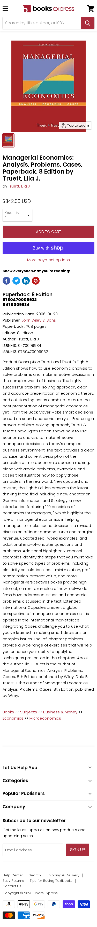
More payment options (48, 260)
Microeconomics (45, 718)
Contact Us (12, 886)
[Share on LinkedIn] (26, 281)
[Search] (87, 23)
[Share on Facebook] (6, 281)
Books (8, 712)
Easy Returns (13, 880)
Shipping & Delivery (63, 875)
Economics (13, 718)
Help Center (13, 875)
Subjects (28, 712)
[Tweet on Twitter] (16, 281)
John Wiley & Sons (38, 320)
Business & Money (60, 712)
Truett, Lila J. (19, 186)
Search (35, 875)
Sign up (77, 850)
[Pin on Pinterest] (36, 281)
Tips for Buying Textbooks (51, 880)
